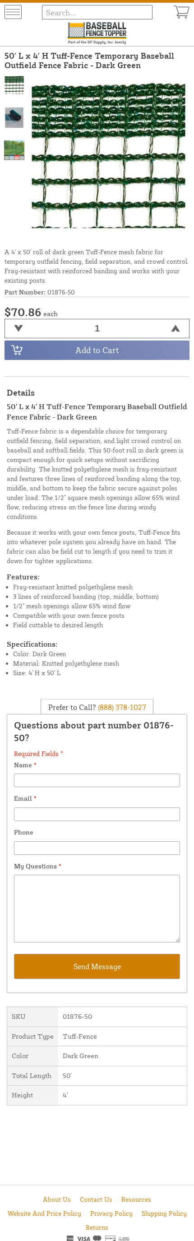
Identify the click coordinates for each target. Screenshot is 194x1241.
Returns (97, 1227)
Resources (136, 1199)
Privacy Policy (111, 1213)
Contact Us (96, 1199)
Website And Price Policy (44, 1213)
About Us (57, 1199)
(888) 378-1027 (121, 706)
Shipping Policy (164, 1213)
